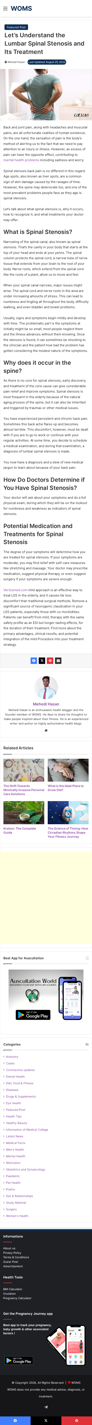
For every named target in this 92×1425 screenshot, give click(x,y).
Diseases (12, 1090)
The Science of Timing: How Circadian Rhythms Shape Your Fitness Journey (68, 832)
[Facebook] (34, 660)
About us (9, 1248)
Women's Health (17, 1216)
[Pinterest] (50, 660)
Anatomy (12, 1056)
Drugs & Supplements (21, 1096)
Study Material (16, 1202)
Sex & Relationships (19, 1196)
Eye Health (13, 1103)
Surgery (11, 1209)
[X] (42, 660)
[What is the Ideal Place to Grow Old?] (68, 770)
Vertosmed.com (15, 590)
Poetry (10, 1189)
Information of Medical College (27, 1129)
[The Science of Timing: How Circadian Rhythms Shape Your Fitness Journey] (68, 812)
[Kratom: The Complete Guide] (23, 812)
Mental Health (15, 1156)
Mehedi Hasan (16, 62)
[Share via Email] (58, 660)
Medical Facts (15, 1143)
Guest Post (10, 1261)
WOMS (75, 1382)
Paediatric (13, 1176)
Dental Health (15, 1076)
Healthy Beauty (16, 1123)
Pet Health (13, 1182)
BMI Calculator (12, 1289)
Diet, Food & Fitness (19, 1083)
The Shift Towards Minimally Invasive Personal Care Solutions (23, 790)
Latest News (14, 1136)
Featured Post (16, 27)
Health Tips (14, 1116)
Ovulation (9, 1293)
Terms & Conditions (16, 1257)
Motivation (13, 1163)
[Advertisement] (46, 898)
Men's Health (15, 1149)
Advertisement (13, 1266)
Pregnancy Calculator (17, 1298)
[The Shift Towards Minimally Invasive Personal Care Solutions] (23, 770)
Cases (10, 1063)
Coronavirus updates (20, 1070)
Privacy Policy (12, 1252)
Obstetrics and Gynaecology (25, 1169)
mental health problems (21, 160)
